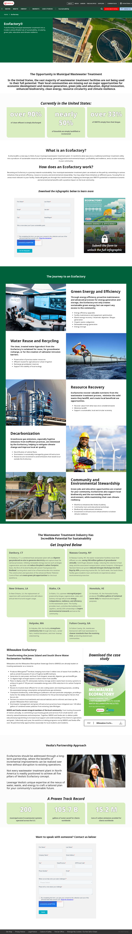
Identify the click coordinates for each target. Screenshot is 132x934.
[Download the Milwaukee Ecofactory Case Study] (104, 690)
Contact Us (127, 9)
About (70, 3)
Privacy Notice (20, 932)
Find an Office (91, 3)
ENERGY (24, 9)
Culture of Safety (45, 932)
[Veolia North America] (8, 3)
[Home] (2, 9)
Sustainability (64, 9)
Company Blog (112, 3)
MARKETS (35, 9)
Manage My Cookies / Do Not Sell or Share (82, 932)
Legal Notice (32, 932)
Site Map (9, 932)
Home (6, 14)
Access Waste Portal (111, 9)
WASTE (15, 9)
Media (77, 3)
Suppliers (101, 3)
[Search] (101, 8)
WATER (7, 9)
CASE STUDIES (47, 9)
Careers (82, 3)
